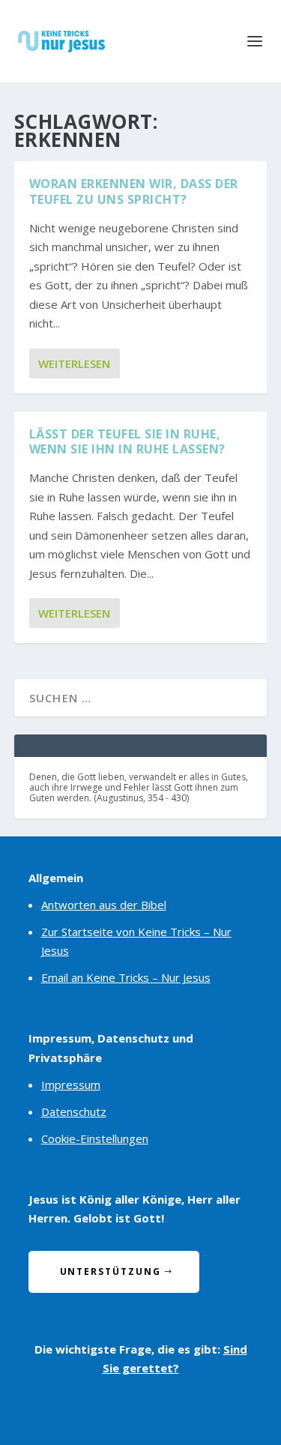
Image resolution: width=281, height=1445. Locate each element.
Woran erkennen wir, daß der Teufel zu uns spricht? (133, 191)
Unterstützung (110, 1271)
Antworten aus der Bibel (103, 904)
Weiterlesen (74, 363)
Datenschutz (73, 1111)
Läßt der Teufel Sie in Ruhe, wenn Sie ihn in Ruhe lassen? (127, 442)
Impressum (70, 1084)
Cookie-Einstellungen (94, 1138)
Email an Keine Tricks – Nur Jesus (126, 977)
